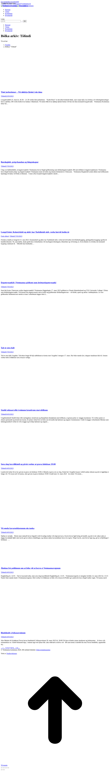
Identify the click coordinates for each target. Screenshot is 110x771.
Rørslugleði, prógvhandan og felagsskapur (19, 162)
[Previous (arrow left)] (2, 769)
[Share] (4, 767)
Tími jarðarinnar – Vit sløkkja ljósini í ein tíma (21, 92)
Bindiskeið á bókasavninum (13, 633)
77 (9, 648)
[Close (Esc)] (2, 767)
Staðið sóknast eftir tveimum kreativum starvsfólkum (24, 410)
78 (11, 648)
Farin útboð (5, 236)
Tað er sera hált (8, 348)
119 (16, 648)
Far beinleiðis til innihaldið (10, 2)
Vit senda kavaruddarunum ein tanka (17, 528)
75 (6, 648)
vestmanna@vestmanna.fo (22, 4)
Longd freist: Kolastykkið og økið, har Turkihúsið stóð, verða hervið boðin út (35, 232)
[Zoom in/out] (8, 767)
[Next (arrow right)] (4, 769)
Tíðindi (3, 96)
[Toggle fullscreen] (6, 767)
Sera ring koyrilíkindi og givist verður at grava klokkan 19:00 (28, 464)
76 (8, 648)
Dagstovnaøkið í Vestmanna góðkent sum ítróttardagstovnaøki (28, 282)
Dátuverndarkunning (43, 650)
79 (13, 648)
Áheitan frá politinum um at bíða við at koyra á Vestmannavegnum (30, 568)
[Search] (21, 21)
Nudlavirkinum (11, 653)
